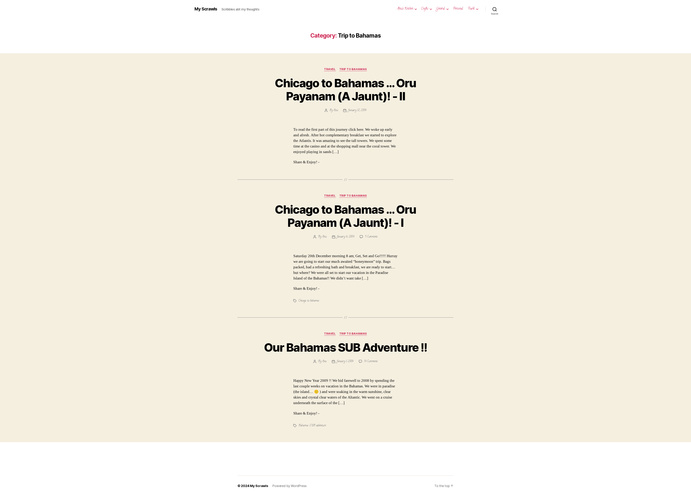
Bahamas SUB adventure (312, 426)
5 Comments (371, 237)
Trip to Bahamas (353, 69)
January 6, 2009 (345, 237)
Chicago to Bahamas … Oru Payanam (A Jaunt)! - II (345, 89)
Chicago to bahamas (308, 301)
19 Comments (371, 361)
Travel (471, 9)
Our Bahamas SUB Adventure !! (345, 347)
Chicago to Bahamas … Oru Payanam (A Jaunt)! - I (345, 216)
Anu (335, 110)
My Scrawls (205, 9)
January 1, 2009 (345, 361)
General (440, 9)
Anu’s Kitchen (405, 9)
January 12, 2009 (357, 110)
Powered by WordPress (289, 486)
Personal (458, 9)
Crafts (424, 9)
